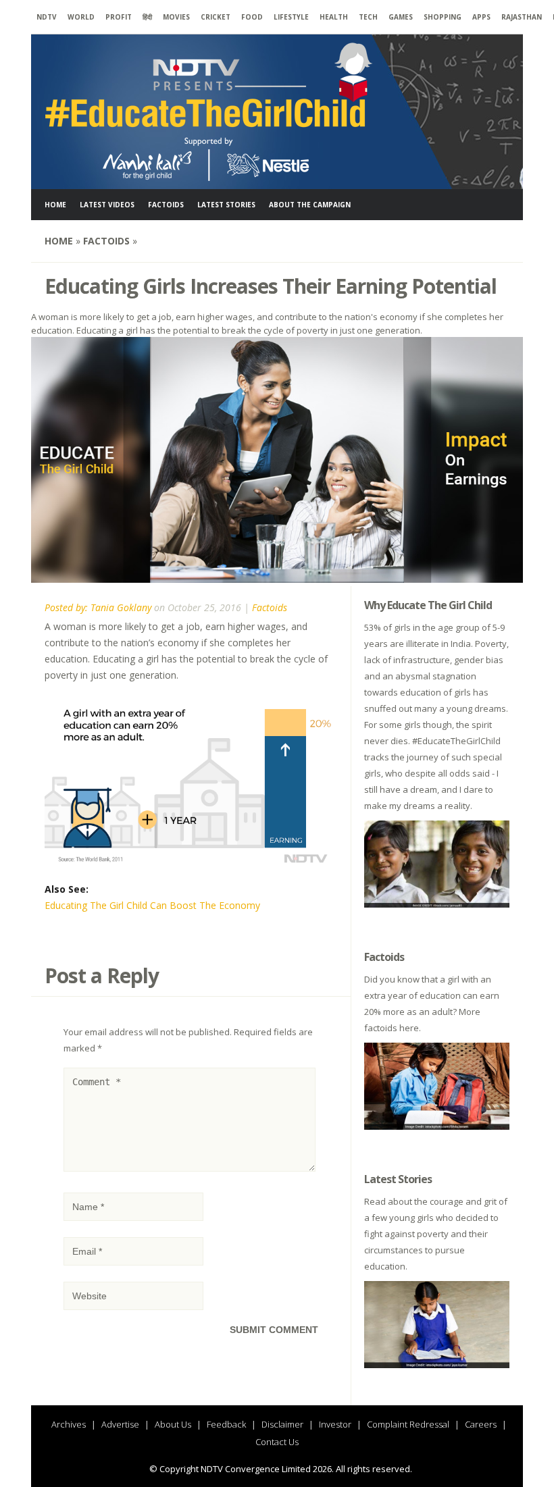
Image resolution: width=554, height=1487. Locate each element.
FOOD (252, 17)
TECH (368, 17)
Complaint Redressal (408, 1424)
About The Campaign (310, 204)
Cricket (215, 17)
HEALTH (334, 17)
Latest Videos (107, 204)
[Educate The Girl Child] (209, 180)
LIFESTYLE (291, 17)
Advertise (120, 1424)
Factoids (166, 204)
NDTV (46, 17)
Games (400, 17)
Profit (118, 17)
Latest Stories (226, 204)
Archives (68, 1424)
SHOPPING (442, 17)
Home (55, 204)
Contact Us (277, 1442)
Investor (335, 1424)
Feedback (226, 1424)
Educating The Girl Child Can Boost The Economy (152, 905)
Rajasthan (521, 17)
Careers (481, 1424)
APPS (481, 17)
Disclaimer (282, 1424)
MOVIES (176, 17)
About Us (173, 1424)
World (81, 17)
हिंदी (147, 17)
